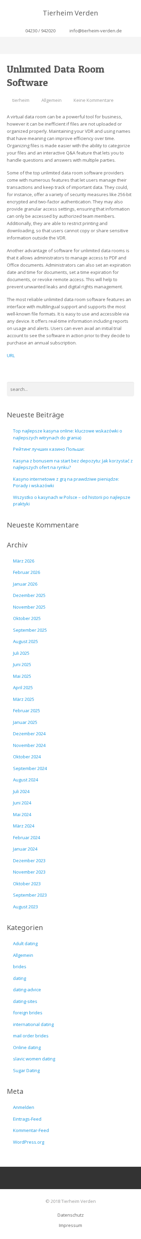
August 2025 (25, 641)
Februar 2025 (26, 710)
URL (11, 355)
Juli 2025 (21, 653)
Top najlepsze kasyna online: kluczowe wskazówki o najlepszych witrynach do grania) (67, 434)
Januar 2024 (25, 849)
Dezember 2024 (29, 733)
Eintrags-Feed (27, 1119)
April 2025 (23, 687)
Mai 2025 (22, 676)
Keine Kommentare (94, 100)
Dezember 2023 (29, 860)
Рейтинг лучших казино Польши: (49, 449)
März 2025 (23, 699)
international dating (33, 1024)
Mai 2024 (22, 814)
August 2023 (25, 907)
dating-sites (25, 1001)
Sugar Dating (26, 1070)
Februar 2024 (26, 837)
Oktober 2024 (27, 757)
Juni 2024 (22, 803)
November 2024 (29, 745)
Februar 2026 (26, 572)
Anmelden (23, 1107)
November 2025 (29, 607)
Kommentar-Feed (31, 1130)
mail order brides (31, 1036)
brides (19, 966)
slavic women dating (34, 1059)
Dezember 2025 (29, 595)
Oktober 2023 (27, 883)
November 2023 (29, 872)
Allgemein (51, 100)
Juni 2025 (22, 664)
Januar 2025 (25, 722)
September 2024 (30, 768)
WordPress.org (28, 1142)
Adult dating (25, 943)
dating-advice (27, 989)
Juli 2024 (21, 791)
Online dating (27, 1047)
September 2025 (30, 630)
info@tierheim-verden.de (95, 31)
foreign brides (27, 1013)
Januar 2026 (25, 584)
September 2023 (30, 895)
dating (19, 978)
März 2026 (23, 561)
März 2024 (23, 826)
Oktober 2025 (27, 618)
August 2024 (25, 780)
